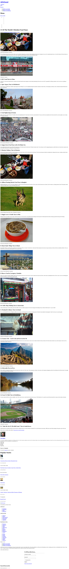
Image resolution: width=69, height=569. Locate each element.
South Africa (4, 537)
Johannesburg (4, 527)
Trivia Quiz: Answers (4, 474)
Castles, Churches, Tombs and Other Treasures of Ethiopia (11, 492)
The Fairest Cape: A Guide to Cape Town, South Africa (10, 467)
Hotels (3, 510)
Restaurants (4, 511)
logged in (6, 450)
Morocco (3, 530)
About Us (4, 515)
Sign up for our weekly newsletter (19, 430)
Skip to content (2, 15)
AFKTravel (4, 2)
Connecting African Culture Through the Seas (8, 460)
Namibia (3, 532)
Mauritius (3, 529)
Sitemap (3, 516)
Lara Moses (18, 32)
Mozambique (4, 531)
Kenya (3, 528)
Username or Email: (27, 554)
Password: (26, 557)
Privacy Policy (4, 518)
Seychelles (4, 536)
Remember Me (27, 560)
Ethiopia (3, 525)
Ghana (3, 526)
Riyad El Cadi (3, 499)
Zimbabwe (4, 540)
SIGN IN (1, 7)
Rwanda (3, 534)
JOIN (1, 5)
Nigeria (3, 533)
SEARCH (2, 4)
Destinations (4, 509)
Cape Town (4, 524)
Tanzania (3, 538)
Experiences (4, 508)
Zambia (3, 539)
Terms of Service (5, 517)
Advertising (2, 482)
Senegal (3, 535)
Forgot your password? (28, 563)
